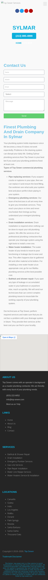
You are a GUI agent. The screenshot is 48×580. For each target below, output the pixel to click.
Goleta (10, 502)
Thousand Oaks (14, 534)
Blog (9, 427)
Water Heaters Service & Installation (23, 475)
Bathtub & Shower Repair (18, 454)
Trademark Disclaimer (12, 557)
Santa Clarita (12, 531)
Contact (10, 430)
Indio (9, 506)
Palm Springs (13, 520)
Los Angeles (12, 509)
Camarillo (11, 499)
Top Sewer (29, 551)
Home (19, 43)
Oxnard (10, 517)
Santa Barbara (13, 527)
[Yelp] (31, 11)
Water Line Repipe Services (19, 472)
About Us (11, 423)
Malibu (10, 513)
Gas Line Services (15, 465)
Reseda (10, 524)
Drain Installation (14, 458)
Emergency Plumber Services (19, 461)
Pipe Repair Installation (17, 468)
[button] (45, 4)
